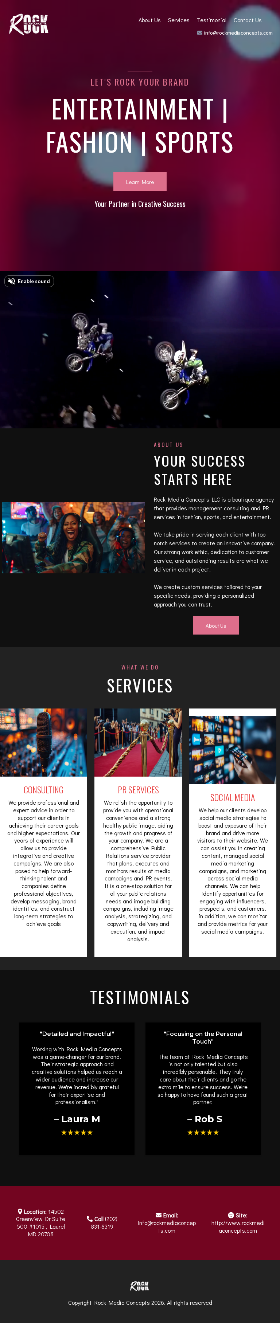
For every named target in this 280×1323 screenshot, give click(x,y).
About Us (150, 20)
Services (179, 20)
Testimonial (211, 20)
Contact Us (248, 20)
